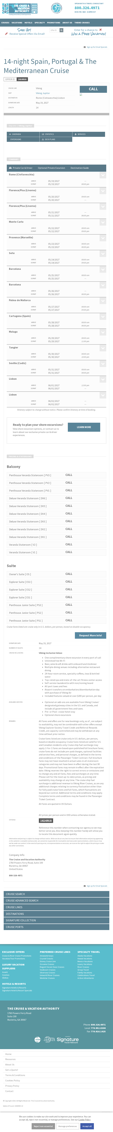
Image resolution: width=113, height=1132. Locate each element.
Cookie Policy (84, 1119)
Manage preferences (67, 1126)
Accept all (87, 1126)
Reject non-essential (43, 1126)
